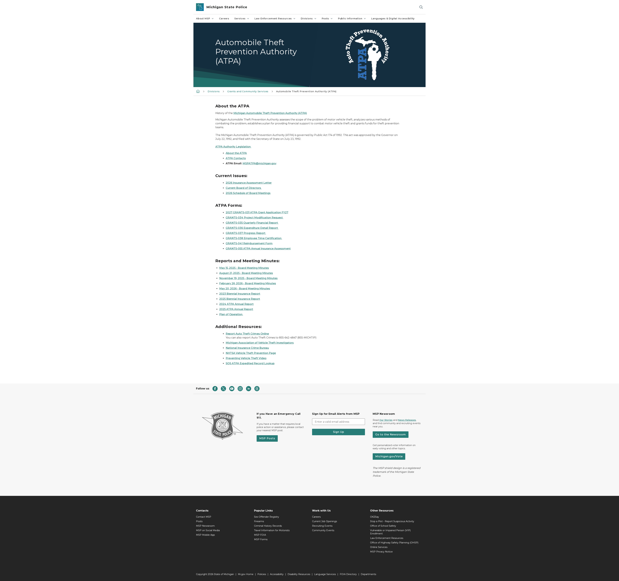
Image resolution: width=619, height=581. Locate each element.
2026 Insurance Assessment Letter (249, 182)
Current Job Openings (324, 521)
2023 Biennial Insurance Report (239, 293)
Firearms (259, 521)
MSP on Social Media (208, 530)
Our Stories (386, 420)
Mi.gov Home (245, 574)
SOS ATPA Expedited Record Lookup (250, 363)
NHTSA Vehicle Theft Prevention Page (251, 353)
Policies (261, 574)
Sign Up (338, 431)
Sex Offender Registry (266, 516)
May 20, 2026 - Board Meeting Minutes (244, 288)
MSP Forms (260, 539)
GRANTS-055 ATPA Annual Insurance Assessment (258, 248)
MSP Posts (267, 438)
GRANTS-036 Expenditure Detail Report (252, 227)
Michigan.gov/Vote (389, 456)
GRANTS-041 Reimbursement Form (249, 243)
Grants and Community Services (247, 91)
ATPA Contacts (236, 158)
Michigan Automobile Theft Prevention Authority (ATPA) (270, 113)
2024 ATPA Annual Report (236, 304)
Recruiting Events (322, 525)
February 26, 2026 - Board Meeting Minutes (247, 283)
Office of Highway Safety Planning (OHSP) (394, 542)
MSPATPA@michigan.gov (259, 163)
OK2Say (374, 516)
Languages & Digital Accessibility (392, 18)
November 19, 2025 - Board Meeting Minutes (248, 278)
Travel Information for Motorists (272, 530)
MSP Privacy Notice (381, 551)
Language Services (325, 574)
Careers (224, 18)
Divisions (307, 18)
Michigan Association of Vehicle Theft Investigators (260, 342)
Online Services (378, 547)
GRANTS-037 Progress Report (246, 233)
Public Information (350, 18)
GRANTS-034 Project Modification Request (254, 217)
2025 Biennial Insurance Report (239, 298)
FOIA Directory (348, 574)
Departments (368, 574)
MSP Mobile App (205, 534)
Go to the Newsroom (390, 434)
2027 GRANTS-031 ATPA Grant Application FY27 (257, 212)
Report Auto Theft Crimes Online (247, 333)
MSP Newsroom (205, 525)
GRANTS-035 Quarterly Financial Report (252, 222)
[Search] (421, 7)
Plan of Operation (231, 314)
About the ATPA (236, 153)
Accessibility (277, 574)
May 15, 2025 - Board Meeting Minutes (244, 267)
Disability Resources (299, 574)
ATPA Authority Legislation (233, 146)
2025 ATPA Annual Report (236, 309)
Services (240, 18)
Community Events (323, 530)
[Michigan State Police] (198, 91)
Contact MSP (203, 516)
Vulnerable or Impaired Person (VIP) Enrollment (390, 532)
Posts (325, 18)
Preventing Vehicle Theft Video (246, 358)
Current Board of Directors (244, 187)
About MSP (203, 18)
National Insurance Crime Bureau (247, 347)
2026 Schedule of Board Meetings (248, 193)
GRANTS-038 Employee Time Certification (254, 238)
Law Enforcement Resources (273, 18)
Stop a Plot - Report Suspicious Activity (392, 521)
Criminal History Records (268, 525)
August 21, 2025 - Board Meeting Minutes (246, 273)
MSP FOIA (260, 534)
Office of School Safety (383, 525)
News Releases (407, 420)
